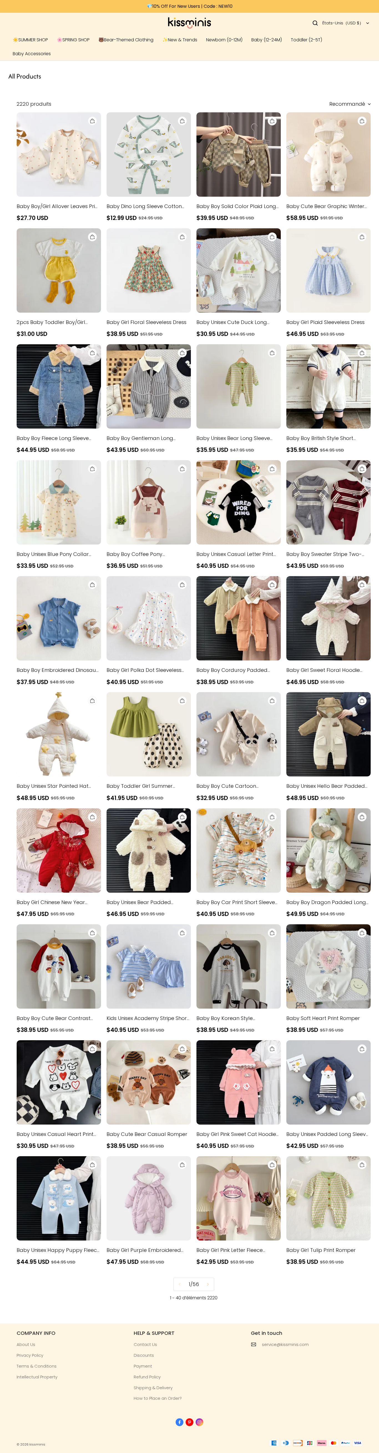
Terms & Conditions (37, 1366)
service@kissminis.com (285, 1344)
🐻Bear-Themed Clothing (125, 40)
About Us (26, 1344)
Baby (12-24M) (266, 40)
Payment (143, 1366)
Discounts (144, 1355)
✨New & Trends (179, 40)
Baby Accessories (32, 53)
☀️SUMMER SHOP (30, 40)
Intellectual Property (37, 1377)
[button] (315, 23)
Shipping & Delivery (153, 1388)
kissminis (37, 1444)
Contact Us (145, 1344)
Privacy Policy (30, 1355)
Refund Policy (147, 1377)
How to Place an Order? (158, 1398)
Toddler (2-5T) (306, 40)
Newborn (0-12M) (224, 40)
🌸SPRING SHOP (73, 40)
